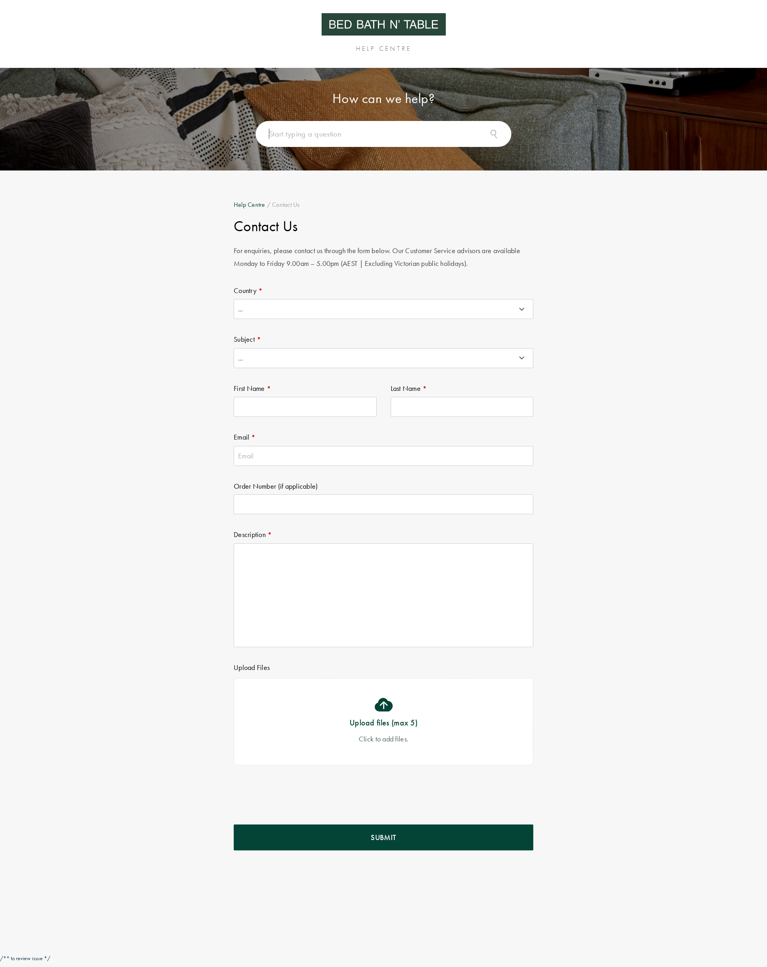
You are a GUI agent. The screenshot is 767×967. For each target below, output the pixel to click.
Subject (244, 339)
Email (241, 437)
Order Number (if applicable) (276, 486)
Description (250, 534)
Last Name (406, 388)
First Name (249, 388)
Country (245, 290)
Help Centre (249, 204)
